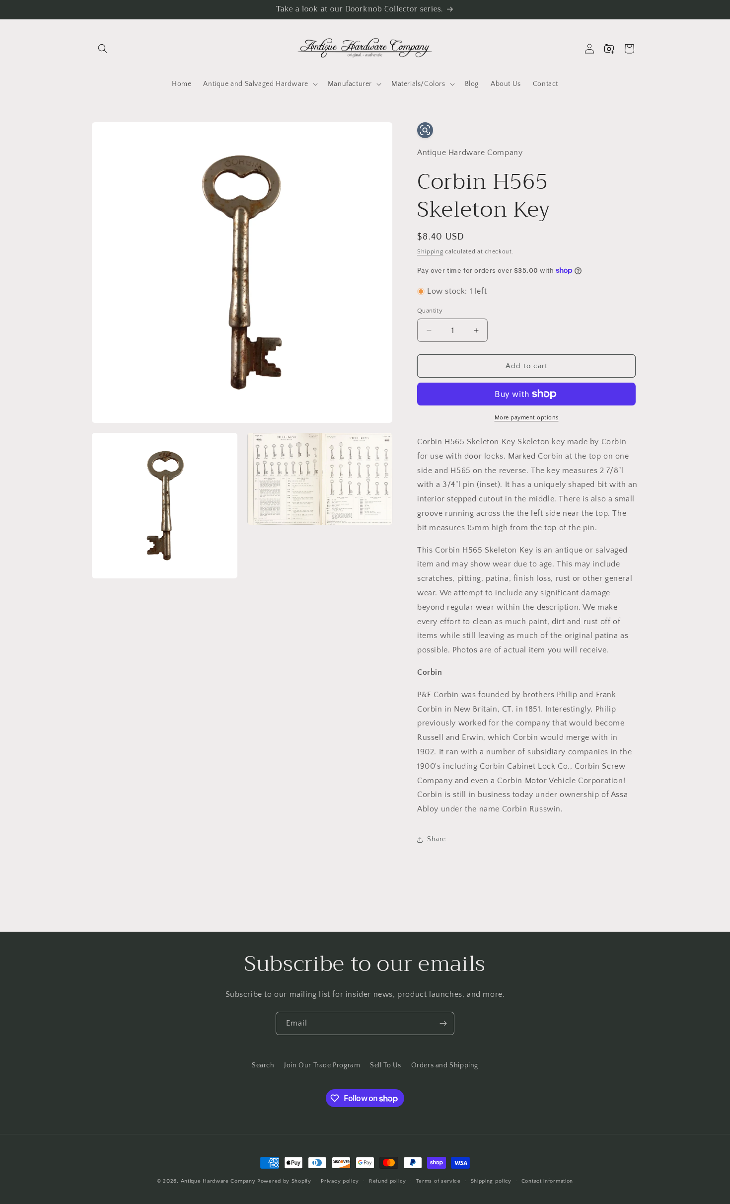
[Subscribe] (443, 1023)
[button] (103, 49)
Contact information (547, 1181)
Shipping (430, 251)
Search (263, 1065)
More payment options (527, 417)
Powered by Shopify (284, 1181)
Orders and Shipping (444, 1065)
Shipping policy (491, 1181)
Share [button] (436, 839)
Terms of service (438, 1181)
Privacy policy (340, 1181)
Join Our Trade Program (322, 1065)
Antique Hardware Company (218, 1181)
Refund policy (387, 1181)
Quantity (429, 310)
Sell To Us (385, 1065)
